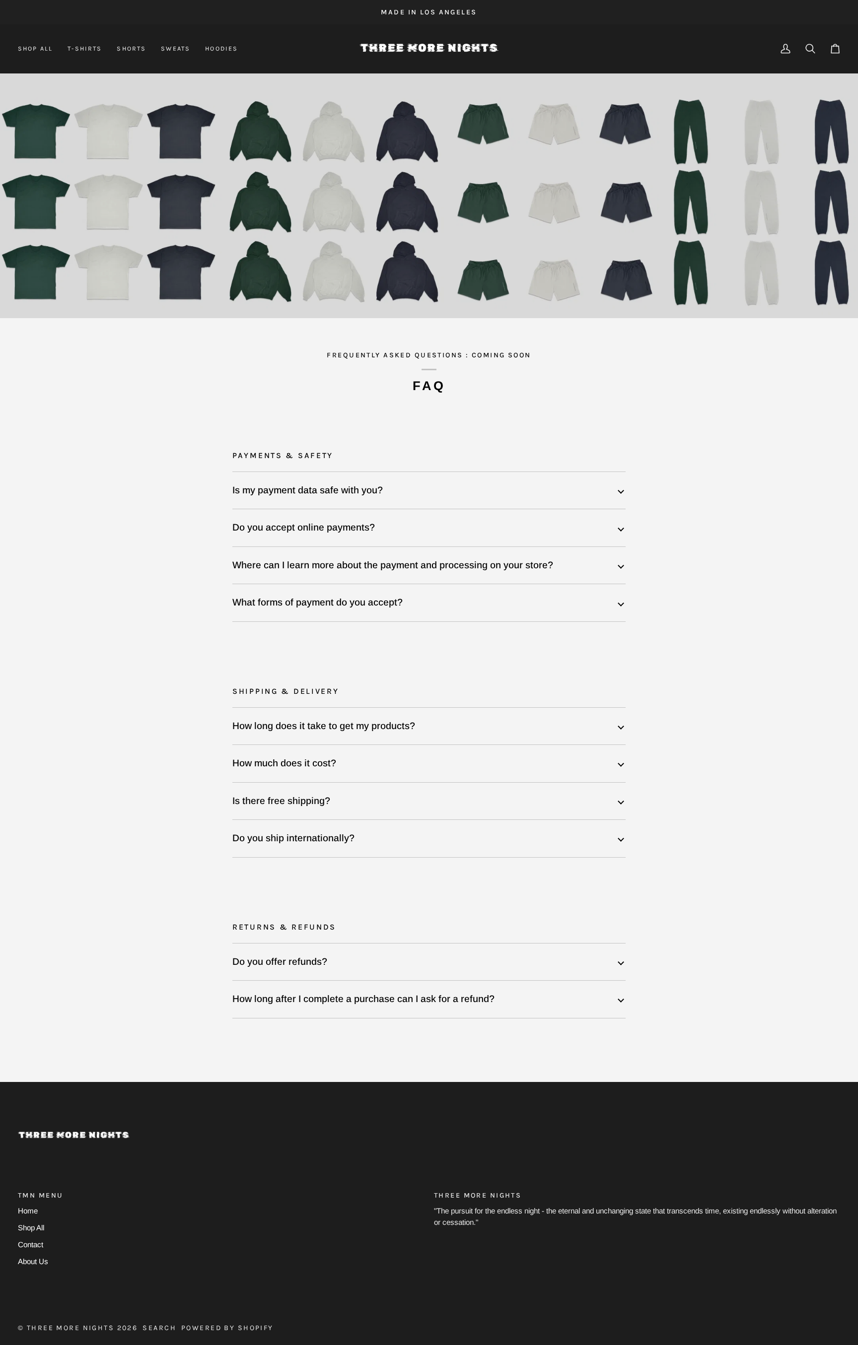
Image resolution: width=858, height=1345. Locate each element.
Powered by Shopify (227, 1328)
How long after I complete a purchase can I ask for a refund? (363, 999)
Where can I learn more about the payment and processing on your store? (392, 565)
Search (159, 1328)
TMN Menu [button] (40, 1195)
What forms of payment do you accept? (317, 602)
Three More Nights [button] (477, 1195)
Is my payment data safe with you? (307, 490)
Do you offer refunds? (279, 961)
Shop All (31, 1227)
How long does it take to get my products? (323, 726)
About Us (33, 1261)
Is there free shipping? (281, 801)
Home (28, 1211)
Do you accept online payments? (303, 527)
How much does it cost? (284, 763)
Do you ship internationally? (293, 838)
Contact (30, 1244)
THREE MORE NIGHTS (70, 1328)
